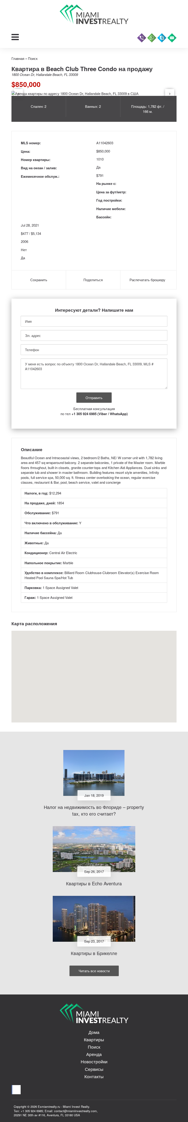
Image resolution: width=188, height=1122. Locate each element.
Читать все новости (94, 970)
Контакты (94, 1076)
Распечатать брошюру (147, 279)
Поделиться (93, 279)
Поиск (94, 1047)
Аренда (94, 1054)
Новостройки (94, 1061)
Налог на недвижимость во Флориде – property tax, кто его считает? (94, 810)
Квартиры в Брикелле (94, 953)
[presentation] (18, 93)
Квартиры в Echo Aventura (94, 883)
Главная (17, 58)
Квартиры (94, 1039)
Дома (94, 1032)
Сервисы (94, 1069)
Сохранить (38, 279)
